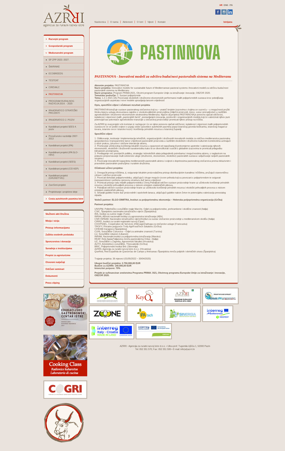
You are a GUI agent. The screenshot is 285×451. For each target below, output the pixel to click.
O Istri (140, 22)
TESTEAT (54, 80)
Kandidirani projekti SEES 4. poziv (63, 127)
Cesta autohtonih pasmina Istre (66, 198)
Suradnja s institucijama (58, 248)
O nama (114, 22)
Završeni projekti (57, 185)
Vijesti (150, 22)
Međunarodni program (61, 53)
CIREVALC (54, 87)
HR (220, 5)
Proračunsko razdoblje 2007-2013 (63, 137)
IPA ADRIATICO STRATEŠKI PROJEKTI (63, 111)
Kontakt (161, 22)
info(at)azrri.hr (187, 349)
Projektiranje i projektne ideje (63, 192)
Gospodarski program (61, 46)
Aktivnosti (127, 22)
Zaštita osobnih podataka (59, 234)
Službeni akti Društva (57, 214)
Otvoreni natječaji (55, 262)
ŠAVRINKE (54, 66)
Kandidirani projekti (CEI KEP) (64, 168)
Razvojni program (58, 39)
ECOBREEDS (56, 73)
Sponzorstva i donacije (58, 241)
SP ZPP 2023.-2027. (59, 59)
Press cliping (52, 283)
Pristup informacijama (57, 227)
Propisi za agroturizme (57, 255)
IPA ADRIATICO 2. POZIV (61, 120)
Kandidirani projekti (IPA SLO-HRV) (63, 153)
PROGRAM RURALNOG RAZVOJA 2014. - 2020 (61, 102)
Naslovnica (100, 22)
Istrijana (227, 22)
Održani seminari (54, 269)
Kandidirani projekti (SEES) (62, 161)
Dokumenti (51, 276)
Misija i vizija (52, 221)
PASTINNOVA (56, 94)
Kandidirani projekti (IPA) (61, 145)
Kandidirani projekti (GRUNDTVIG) (58, 176)
